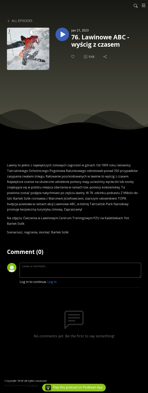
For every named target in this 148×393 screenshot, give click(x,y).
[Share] (105, 57)
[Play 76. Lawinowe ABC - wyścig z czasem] (62, 34)
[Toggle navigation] (143, 5)
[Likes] (73, 57)
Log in (51, 282)
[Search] (135, 5)
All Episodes (21, 21)
